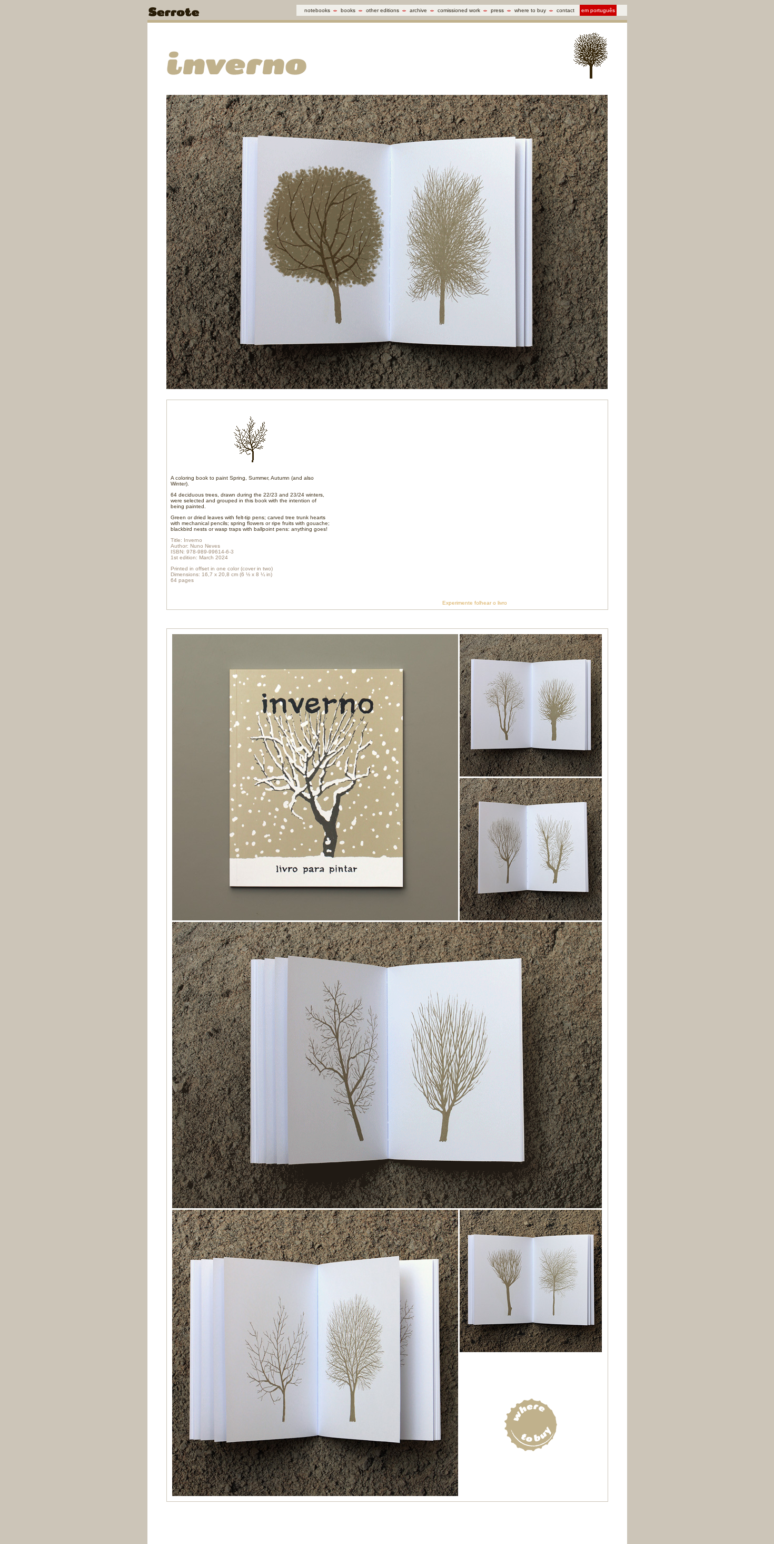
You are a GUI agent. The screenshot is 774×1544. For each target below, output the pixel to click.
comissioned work (459, 10)
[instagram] (531, 1520)
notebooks (317, 10)
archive (418, 10)
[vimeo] (548, 1520)
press (497, 10)
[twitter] (496, 1520)
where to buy (530, 10)
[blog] (583, 1520)
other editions (382, 10)
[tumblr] (514, 1520)
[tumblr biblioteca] (566, 1520)
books (348, 10)
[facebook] (479, 1520)
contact (565, 10)
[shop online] (601, 1520)
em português (598, 10)
